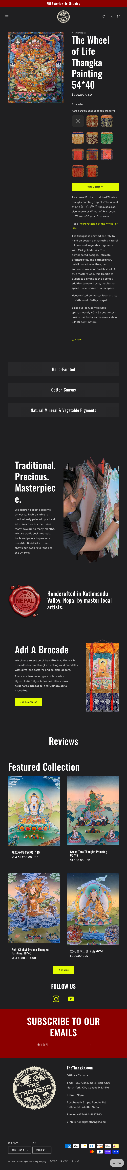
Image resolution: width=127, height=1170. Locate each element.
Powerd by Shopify (37, 1162)
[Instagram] (56, 998)
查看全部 (63, 970)
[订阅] (89, 1045)
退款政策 (53, 1161)
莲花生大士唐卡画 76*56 (87, 951)
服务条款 (75, 1161)
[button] (7, 16)
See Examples (28, 701)
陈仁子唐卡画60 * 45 (26, 852)
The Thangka (22, 1162)
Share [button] (78, 339)
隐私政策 (64, 1161)
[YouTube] (71, 998)
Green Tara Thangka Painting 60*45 (88, 853)
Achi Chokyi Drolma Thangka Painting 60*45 (30, 951)
